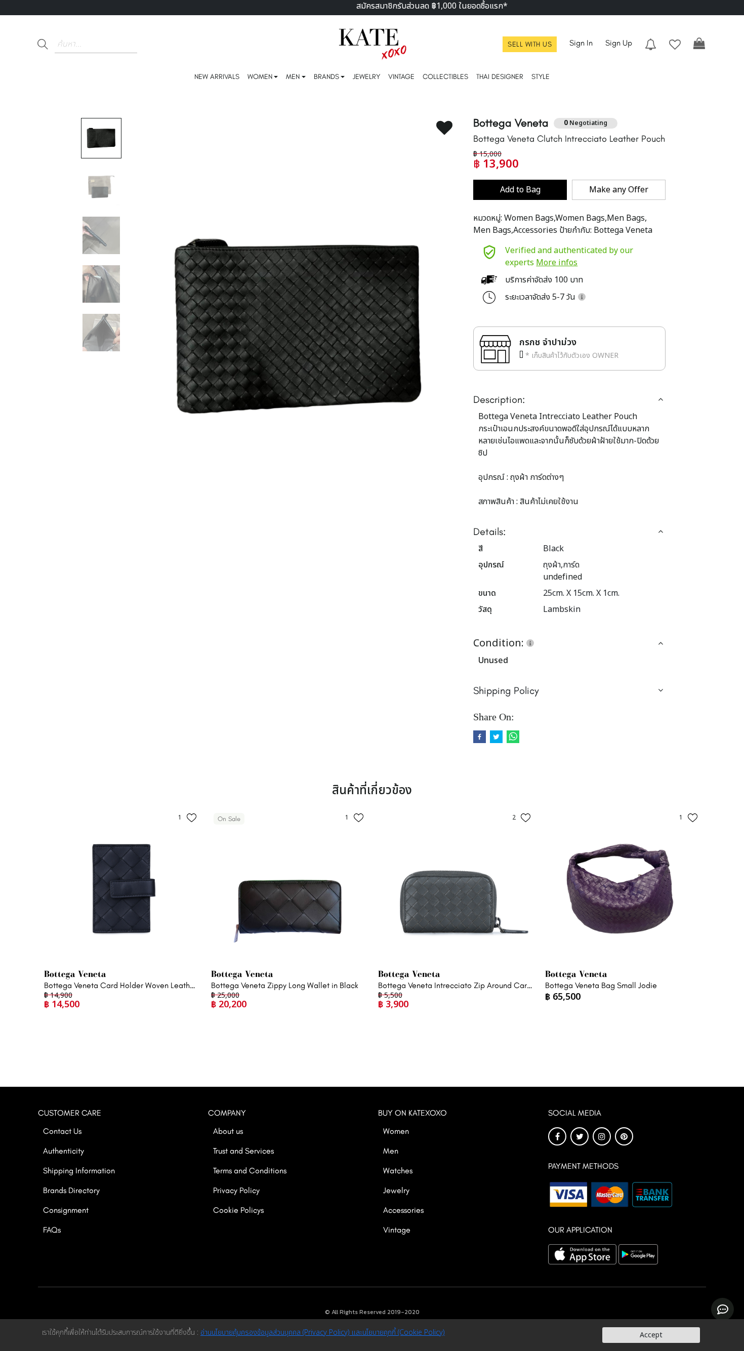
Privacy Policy (236, 1190)
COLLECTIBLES (445, 76)
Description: (499, 399)
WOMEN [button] (259, 76)
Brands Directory (71, 1190)
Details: (489, 531)
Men (390, 1151)
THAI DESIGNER (499, 76)
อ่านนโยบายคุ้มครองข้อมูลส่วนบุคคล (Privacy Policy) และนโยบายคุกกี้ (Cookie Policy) (322, 1332)
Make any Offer (618, 190)
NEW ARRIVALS (216, 76)
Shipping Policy (506, 690)
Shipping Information (79, 1170)
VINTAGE (401, 76)
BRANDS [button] (326, 76)
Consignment (66, 1210)
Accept (651, 1335)
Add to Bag (520, 190)
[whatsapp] (513, 736)
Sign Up (618, 43)
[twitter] (496, 736)
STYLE (540, 76)
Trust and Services (243, 1151)
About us (228, 1131)
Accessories (403, 1210)
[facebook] (479, 736)
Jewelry (396, 1190)
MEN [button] (293, 76)
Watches (397, 1170)
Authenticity (63, 1151)
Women (396, 1131)
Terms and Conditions (249, 1170)
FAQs (52, 1230)
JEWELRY (366, 76)
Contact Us (62, 1131)
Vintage (396, 1230)
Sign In (581, 43)
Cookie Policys (238, 1210)
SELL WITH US (530, 44)
